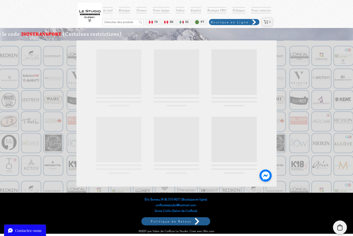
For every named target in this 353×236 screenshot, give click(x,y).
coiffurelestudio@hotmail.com (176, 205)
